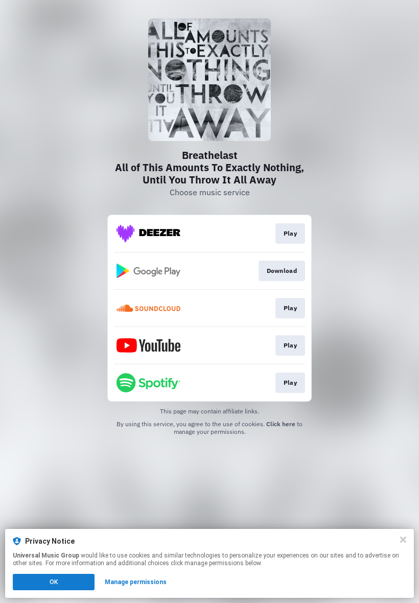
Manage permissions (136, 582)
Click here (280, 424)
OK (54, 582)
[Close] (403, 539)
